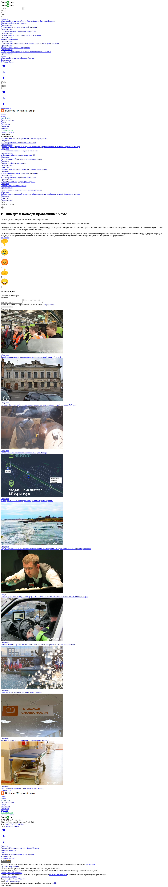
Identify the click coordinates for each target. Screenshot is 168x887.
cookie (54, 883)
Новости (4, 19)
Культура (35, 21)
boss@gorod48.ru (12, 826)
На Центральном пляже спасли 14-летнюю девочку (21, 35)
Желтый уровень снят (9, 39)
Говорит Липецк (27, 58)
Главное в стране (7, 120)
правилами (49, 305)
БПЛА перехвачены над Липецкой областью (18, 31)
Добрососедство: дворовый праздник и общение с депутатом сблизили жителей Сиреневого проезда (40, 147)
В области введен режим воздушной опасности (19, 27)
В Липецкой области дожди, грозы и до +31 (18, 155)
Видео (3, 56)
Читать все (5, 167)
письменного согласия (58, 875)
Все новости (6, 108)
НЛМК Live (5, 118)
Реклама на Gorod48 (9, 877)
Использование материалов (11, 873)
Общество (5, 21)
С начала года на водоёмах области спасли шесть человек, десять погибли (30, 44)
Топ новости (6, 60)
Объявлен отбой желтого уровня (13, 23)
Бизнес (29, 21)
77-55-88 (21, 879)
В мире (11, 62)
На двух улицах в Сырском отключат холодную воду (21, 159)
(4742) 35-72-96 (11, 824)
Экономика (5, 124)
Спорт (23, 21)
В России (4, 62)
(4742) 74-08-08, (11, 879)
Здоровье (43, 21)
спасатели (5, 238)
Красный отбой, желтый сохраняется (15, 48)
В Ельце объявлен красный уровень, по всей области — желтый (26, 52)
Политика (51, 21)
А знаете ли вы (7, 130)
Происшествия (15, 21)
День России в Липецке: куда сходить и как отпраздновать (24, 138)
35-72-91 (21, 824)
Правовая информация (10, 866)
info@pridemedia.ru (13, 881)
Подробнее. (90, 864)
